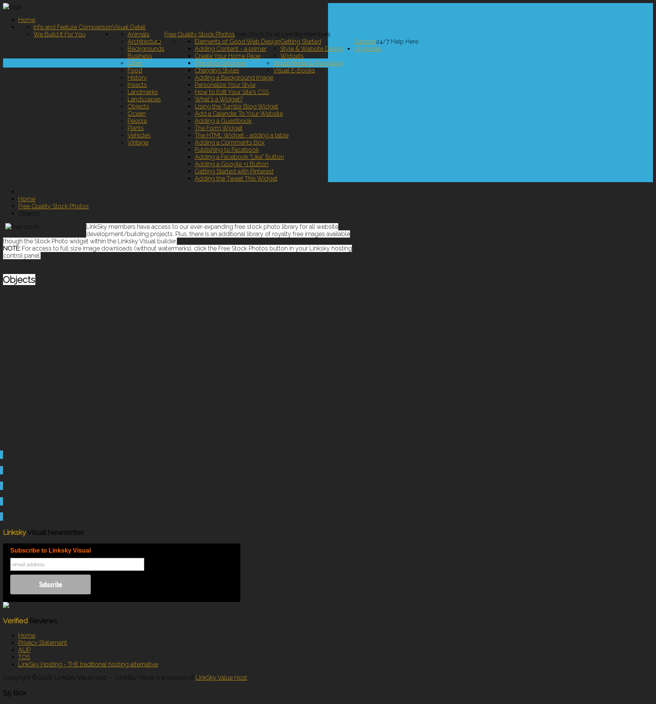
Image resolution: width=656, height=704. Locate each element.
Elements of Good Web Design (237, 41)
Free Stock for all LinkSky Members (283, 34)
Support (365, 41)
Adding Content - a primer (230, 48)
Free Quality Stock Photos (199, 34)
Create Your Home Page (227, 56)
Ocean (137, 113)
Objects (138, 106)
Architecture (144, 41)
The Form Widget (219, 128)
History (137, 77)
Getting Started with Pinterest (234, 171)
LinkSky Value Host (221, 677)
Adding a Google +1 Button (231, 164)
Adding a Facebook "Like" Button (239, 157)
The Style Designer (220, 63)
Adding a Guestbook (223, 120)
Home (26, 20)
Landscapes (144, 99)
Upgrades (368, 48)
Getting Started (300, 41)
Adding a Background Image (234, 77)
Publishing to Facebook (227, 149)
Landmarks (143, 92)
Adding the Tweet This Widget (236, 178)
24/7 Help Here (397, 41)
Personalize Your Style (225, 84)
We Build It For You (59, 34)
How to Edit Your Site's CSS (232, 92)
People (137, 120)
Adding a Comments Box (230, 142)
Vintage (138, 142)
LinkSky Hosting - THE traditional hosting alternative (88, 664)
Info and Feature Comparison (72, 27)
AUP (24, 650)
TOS (24, 657)
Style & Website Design (312, 48)
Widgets (292, 56)
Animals (139, 34)
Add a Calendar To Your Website (239, 113)
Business (140, 56)
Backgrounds (146, 48)
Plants (136, 128)
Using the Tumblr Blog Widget (236, 106)
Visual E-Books (294, 70)
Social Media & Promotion (308, 63)
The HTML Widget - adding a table (242, 135)
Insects (137, 84)
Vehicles (139, 135)
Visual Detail (128, 27)
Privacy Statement (42, 642)
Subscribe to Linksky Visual (50, 550)
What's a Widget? (219, 99)
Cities (135, 63)
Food (135, 70)
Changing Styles (217, 70)
